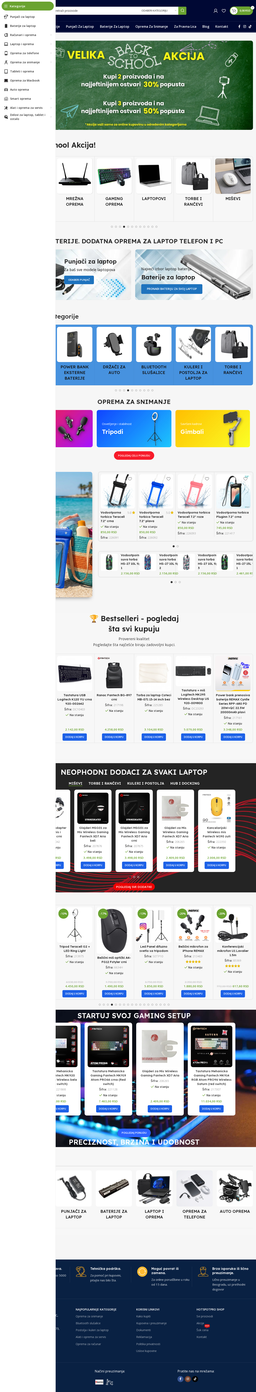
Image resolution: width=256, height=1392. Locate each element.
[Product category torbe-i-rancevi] (154, 183)
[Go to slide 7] (136, 227)
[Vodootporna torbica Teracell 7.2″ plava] (156, 491)
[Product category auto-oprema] (235, 1193)
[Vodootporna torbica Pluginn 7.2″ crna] (233, 491)
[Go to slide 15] (156, 1005)
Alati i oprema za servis (91, 1337)
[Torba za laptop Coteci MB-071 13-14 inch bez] (154, 673)
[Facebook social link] (239, 26)
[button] (75, 737)
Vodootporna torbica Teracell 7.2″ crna (113, 517)
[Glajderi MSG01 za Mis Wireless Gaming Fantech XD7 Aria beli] (92, 808)
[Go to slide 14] (152, 1005)
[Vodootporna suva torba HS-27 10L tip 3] (186, 562)
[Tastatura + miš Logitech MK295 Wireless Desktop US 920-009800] (193, 671)
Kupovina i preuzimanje (151, 1323)
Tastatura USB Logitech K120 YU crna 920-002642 (74, 699)
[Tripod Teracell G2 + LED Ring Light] (74, 925)
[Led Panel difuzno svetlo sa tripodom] (154, 925)
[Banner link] (134, 85)
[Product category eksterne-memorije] (233, 352)
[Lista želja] (224, 11)
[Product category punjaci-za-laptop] (73, 1196)
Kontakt (202, 1337)
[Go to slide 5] (128, 227)
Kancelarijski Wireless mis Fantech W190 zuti (217, 832)
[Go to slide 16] (160, 1005)
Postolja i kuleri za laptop (92, 1330)
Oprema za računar (88, 1344)
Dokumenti (143, 1330)
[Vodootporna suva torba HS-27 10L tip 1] (109, 562)
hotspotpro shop (210, 1309)
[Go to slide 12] (156, 227)
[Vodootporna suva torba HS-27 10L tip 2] (147, 562)
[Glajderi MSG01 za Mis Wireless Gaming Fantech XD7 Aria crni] (134, 808)
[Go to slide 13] (148, 1005)
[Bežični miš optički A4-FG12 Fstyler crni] (114, 930)
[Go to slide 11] (152, 227)
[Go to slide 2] (116, 227)
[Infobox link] (103, 1275)
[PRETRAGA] (182, 11)
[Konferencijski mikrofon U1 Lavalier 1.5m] (233, 925)
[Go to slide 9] (144, 227)
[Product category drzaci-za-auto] (74, 352)
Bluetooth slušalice (88, 1323)
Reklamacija (144, 1337)
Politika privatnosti (148, 1344)
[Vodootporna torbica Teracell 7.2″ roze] (195, 491)
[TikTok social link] (250, 26)
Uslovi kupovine (146, 1351)
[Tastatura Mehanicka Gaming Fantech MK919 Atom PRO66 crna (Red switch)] (108, 1046)
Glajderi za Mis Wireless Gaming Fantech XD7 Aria (175, 832)
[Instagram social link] (244, 26)
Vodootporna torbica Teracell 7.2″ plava (151, 517)
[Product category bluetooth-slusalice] (114, 352)
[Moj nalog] (216, 11)
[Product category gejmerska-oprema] (74, 183)
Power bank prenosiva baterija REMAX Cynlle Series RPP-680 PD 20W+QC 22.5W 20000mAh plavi (233, 703)
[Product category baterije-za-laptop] (114, 1196)
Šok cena (203, 1329)
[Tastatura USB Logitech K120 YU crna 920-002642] (74, 673)
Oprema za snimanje (89, 1316)
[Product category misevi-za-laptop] (193, 180)
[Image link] (125, 1381)
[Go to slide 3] (120, 227)
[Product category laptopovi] (114, 180)
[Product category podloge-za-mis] (233, 183)
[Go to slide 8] (140, 227)
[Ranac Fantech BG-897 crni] (114, 673)
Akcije (200, 1323)
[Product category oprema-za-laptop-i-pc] (154, 1196)
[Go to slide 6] (132, 227)
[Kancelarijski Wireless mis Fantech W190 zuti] (216, 808)
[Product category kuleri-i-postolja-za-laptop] (154, 355)
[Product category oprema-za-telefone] (194, 1196)
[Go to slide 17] (165, 1005)
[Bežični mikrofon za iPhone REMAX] (193, 925)
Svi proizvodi (205, 1316)
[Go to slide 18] (169, 1005)
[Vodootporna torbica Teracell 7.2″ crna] (118, 491)
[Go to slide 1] (112, 227)
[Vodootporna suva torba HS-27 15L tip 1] (225, 562)
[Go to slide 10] (148, 227)
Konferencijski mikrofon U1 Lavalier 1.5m (233, 951)
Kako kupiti (143, 1316)
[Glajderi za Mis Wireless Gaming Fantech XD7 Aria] (175, 808)
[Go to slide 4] (124, 227)
